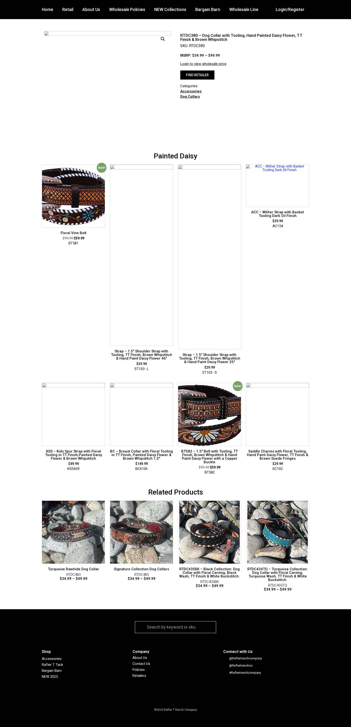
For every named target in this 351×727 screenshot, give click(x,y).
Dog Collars (190, 96)
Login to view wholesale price (203, 64)
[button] (197, 75)
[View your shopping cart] (314, 9)
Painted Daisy (175, 156)
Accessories (191, 91)
